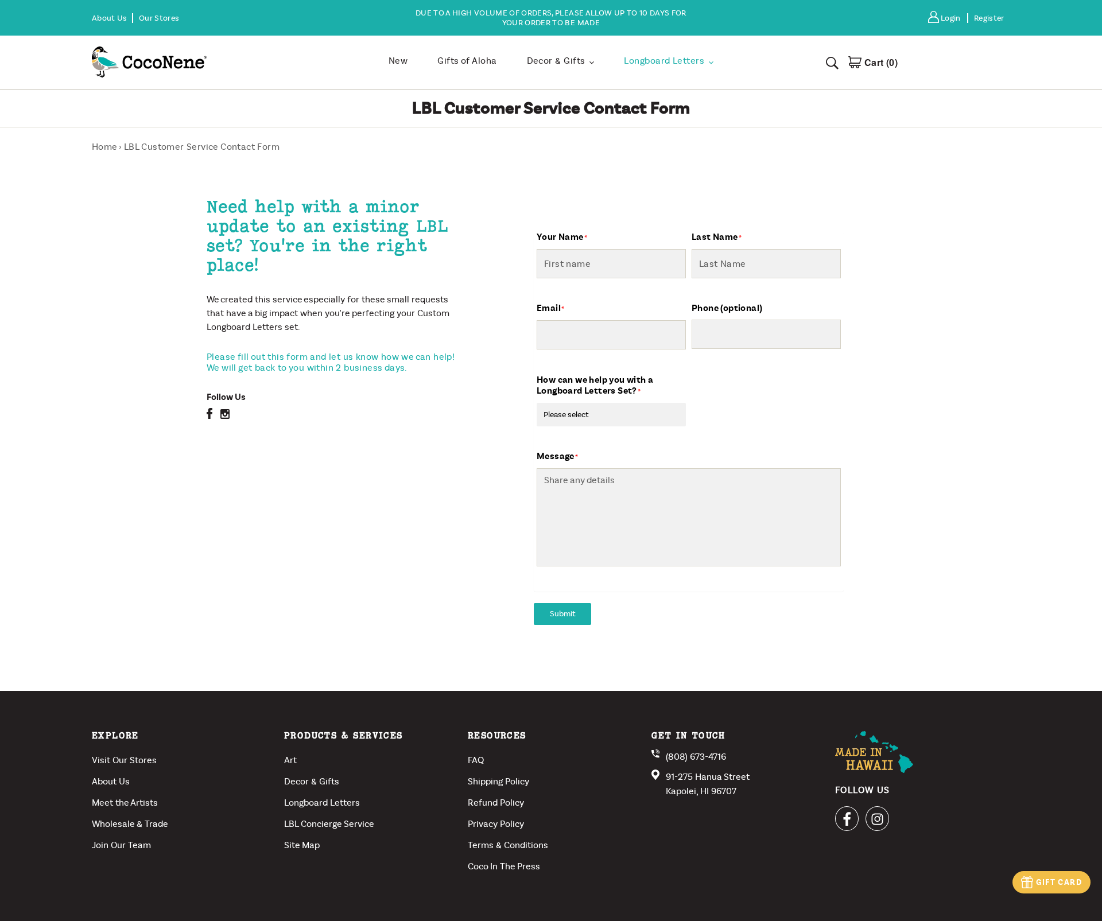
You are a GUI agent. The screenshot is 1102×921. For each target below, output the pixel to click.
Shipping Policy (498, 781)
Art (290, 760)
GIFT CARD (1059, 882)
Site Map (302, 845)
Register (989, 18)
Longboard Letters (322, 802)
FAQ (476, 760)
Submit (563, 614)
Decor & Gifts (311, 781)
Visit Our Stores (124, 760)
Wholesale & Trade (130, 823)
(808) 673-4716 (696, 756)
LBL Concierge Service (329, 823)
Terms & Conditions (508, 845)
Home (104, 146)
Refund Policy (496, 802)
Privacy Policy (496, 823)
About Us (111, 781)
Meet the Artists (125, 802)
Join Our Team (121, 845)
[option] (550, 18)
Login (953, 18)
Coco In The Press (504, 866)
